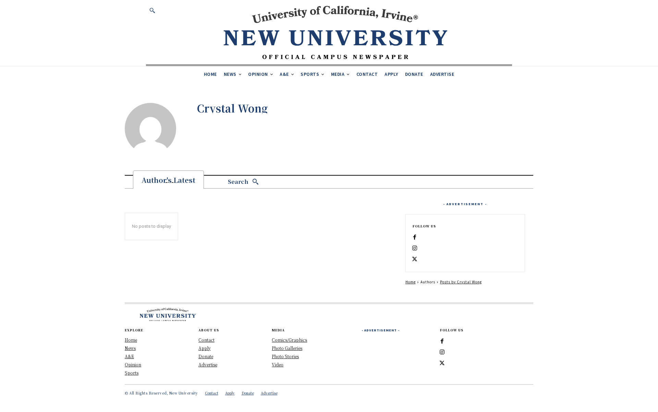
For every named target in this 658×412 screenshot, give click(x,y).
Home (410, 281)
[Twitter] (414, 259)
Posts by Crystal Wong (461, 281)
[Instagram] (414, 248)
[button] (152, 10)
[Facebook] (414, 237)
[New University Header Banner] (335, 32)
